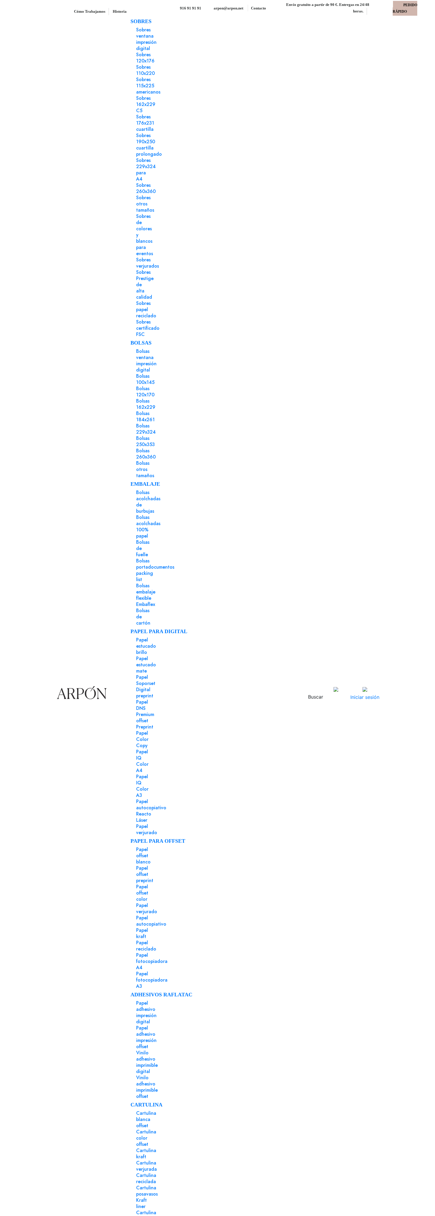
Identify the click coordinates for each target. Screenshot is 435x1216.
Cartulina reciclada (146, 1178)
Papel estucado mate (146, 664)
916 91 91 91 (190, 8)
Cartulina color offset (146, 1138)
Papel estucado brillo (146, 646)
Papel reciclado (146, 945)
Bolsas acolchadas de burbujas (148, 501)
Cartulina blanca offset (146, 1119)
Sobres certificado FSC (148, 328)
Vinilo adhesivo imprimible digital (147, 1062)
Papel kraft (142, 933)
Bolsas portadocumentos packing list (155, 570)
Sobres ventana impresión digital (146, 39)
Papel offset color (142, 893)
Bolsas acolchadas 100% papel (148, 526)
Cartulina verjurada (146, 1165)
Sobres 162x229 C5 (145, 104)
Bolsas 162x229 (145, 404)
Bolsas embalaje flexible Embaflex (145, 595)
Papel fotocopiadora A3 (151, 980)
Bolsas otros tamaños (145, 469)
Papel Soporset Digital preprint (145, 686)
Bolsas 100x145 (145, 379)
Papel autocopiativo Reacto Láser (151, 810)
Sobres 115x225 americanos (148, 85)
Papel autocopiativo (151, 920)
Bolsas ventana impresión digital (146, 360)
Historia (120, 11)
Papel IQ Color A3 (142, 786)
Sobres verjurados (147, 262)
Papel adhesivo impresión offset (146, 1037)
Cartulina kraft (146, 1153)
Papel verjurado (146, 829)
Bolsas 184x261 (145, 416)
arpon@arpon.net (228, 8)
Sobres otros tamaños (145, 203)
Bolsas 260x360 (146, 453)
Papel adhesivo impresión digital (146, 1012)
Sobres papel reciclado (146, 309)
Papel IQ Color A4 (142, 761)
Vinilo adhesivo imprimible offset (147, 1087)
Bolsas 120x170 (145, 391)
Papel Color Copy (142, 739)
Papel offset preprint (144, 874)
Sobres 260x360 (146, 188)
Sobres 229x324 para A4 (146, 169)
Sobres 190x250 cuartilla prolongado (149, 144)
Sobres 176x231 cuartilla (145, 123)
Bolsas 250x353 (145, 441)
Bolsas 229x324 (146, 428)
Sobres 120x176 (145, 57)
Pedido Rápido (405, 8)
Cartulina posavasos (147, 1190)
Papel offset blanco (143, 855)
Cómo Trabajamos (90, 11)
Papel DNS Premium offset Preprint (145, 714)
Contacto (258, 8)
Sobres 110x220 (145, 70)
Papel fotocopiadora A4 (151, 961)
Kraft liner (141, 1203)
